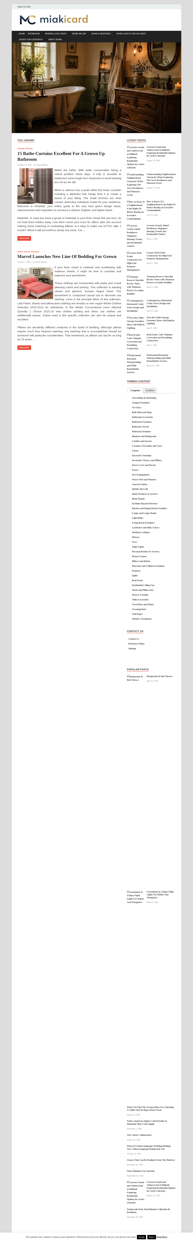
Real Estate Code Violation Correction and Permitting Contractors (159, 337)
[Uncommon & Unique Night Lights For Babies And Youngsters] (136, 892)
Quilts (135, 575)
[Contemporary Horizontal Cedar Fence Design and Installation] (136, 300)
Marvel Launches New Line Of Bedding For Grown (67, 256)
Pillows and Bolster (141, 561)
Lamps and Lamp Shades (144, 513)
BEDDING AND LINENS (56, 34)
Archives (150, 390)
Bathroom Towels (140, 426)
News (134, 542)
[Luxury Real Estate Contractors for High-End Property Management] (136, 253)
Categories (135, 390)
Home (22, 34)
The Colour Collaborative (139, 1135)
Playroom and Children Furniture (148, 566)
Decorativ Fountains (141, 455)
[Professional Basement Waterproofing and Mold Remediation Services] (136, 355)
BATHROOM (34, 34)
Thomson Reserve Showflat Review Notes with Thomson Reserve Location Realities (160, 279)
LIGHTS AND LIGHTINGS (31, 39)
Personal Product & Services (145, 551)
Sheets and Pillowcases (28, 252)
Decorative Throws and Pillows (147, 460)
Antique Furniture (141, 402)
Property (136, 571)
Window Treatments (142, 619)
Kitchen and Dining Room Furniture (149, 508)
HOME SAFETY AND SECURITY (131, 34)
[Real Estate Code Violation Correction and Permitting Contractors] (136, 335)
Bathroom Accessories (142, 417)
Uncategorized (139, 609)
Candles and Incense (142, 441)
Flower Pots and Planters (144, 479)
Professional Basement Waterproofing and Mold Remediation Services (159, 358)
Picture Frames (139, 556)
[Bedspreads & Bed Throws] (136, 676)
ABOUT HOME (55, 39)
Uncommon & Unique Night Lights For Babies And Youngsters (160, 895)
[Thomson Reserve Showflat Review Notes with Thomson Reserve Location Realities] (136, 277)
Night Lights (138, 547)
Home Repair (138, 499)
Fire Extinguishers (141, 475)
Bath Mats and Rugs (142, 412)
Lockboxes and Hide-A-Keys (145, 527)
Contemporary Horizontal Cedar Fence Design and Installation (159, 303)
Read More (23, 237)
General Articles (139, 484)
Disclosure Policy (136, 643)
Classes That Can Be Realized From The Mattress (151, 1160)
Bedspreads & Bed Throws (160, 676)
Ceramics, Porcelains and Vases (147, 446)
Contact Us (133, 639)
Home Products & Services (145, 494)
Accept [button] (141, 1237)
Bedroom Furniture (141, 431)
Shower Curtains (25, 148)
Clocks (135, 451)
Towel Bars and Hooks (143, 604)
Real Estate (137, 580)
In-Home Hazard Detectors (145, 503)
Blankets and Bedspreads (144, 436)
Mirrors (136, 537)
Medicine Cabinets (141, 532)
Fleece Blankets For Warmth (140, 1171)
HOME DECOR (79, 34)
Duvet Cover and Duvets (144, 465)
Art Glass (136, 407)
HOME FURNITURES (101, 34)
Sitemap (132, 648)
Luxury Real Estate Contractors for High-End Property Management (159, 255)
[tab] (135, 390)
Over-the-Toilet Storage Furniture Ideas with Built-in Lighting (160, 320)
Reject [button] (151, 1237)
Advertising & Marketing (144, 398)
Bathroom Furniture (142, 422)
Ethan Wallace (42, 165)
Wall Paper (137, 614)
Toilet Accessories (140, 599)
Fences (135, 470)
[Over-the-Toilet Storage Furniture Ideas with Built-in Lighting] (136, 318)
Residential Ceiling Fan (143, 585)
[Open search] (174, 34)
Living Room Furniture (143, 523)
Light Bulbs (137, 518)
